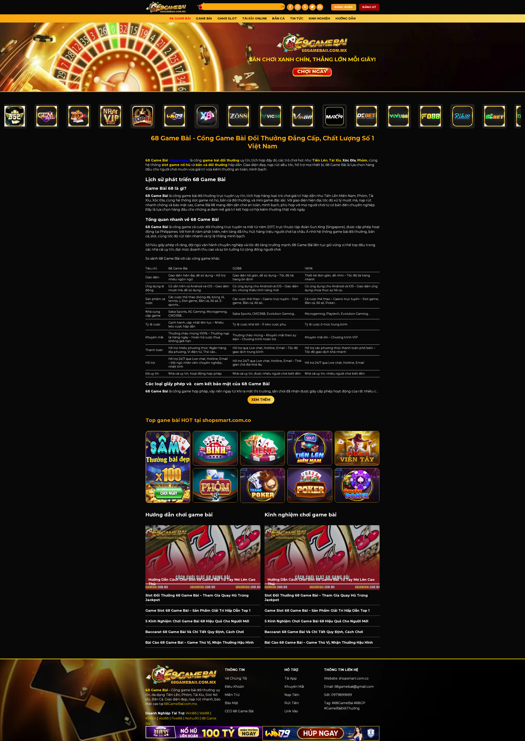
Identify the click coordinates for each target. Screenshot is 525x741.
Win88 (191, 713)
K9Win (150, 718)
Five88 (177, 718)
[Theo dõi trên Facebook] (290, 7)
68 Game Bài (180, 18)
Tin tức (296, 18)
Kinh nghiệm (319, 18)
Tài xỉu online (254, 18)
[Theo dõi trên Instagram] (297, 7)
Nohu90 (192, 718)
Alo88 (164, 718)
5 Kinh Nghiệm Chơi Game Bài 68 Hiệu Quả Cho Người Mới (197, 621)
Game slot (227, 18)
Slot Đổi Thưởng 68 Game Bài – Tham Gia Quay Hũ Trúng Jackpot (197, 597)
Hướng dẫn (346, 18)
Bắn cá (278, 18)
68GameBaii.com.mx (180, 704)
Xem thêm (260, 400)
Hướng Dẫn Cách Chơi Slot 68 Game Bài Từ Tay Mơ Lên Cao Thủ (201, 581)
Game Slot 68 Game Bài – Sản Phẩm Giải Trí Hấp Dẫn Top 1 (197, 610)
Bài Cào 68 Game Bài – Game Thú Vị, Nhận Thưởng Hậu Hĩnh (199, 642)
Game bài (204, 18)
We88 (204, 713)
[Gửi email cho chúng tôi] (319, 7)
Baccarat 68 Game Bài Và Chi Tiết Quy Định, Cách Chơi (194, 632)
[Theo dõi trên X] (305, 7)
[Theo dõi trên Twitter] (312, 7)
